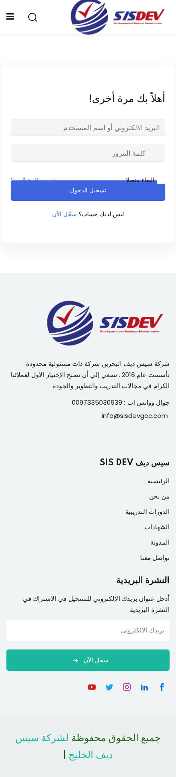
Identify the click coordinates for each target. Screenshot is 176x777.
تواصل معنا (155, 557)
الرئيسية (158, 480)
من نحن (159, 496)
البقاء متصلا (140, 179)
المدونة (160, 542)
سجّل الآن (64, 214)
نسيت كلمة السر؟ (33, 180)
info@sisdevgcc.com (135, 415)
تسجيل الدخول (88, 190)
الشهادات (157, 526)
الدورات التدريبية (147, 511)
